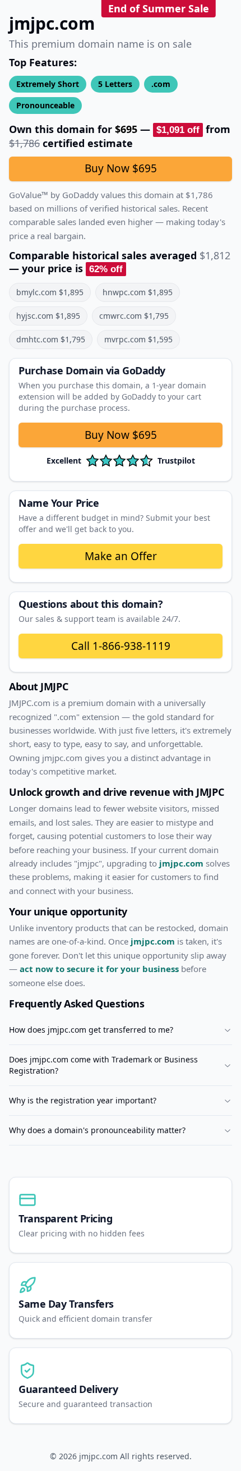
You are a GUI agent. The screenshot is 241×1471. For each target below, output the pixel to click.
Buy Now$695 (121, 435)
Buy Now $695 (121, 168)
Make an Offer (121, 556)
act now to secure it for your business (99, 968)
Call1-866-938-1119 (120, 646)
